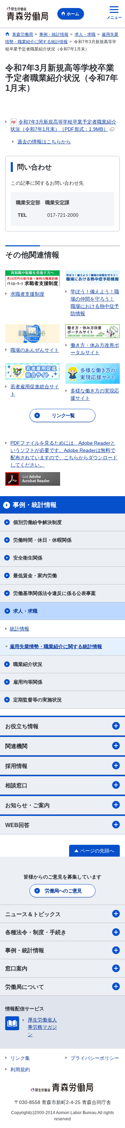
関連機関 (16, 746)
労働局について (24, 987)
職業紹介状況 (27, 664)
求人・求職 (25, 611)
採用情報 (16, 766)
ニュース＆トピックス (33, 914)
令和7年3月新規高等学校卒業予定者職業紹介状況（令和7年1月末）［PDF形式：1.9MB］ (63, 125)
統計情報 (19, 628)
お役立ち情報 (22, 726)
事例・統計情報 (24, 950)
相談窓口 (16, 785)
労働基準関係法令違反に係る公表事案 (54, 593)
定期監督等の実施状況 (37, 699)
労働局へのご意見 (63, 890)
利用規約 (20, 1069)
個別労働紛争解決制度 (37, 522)
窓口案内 (16, 968)
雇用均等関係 (27, 682)
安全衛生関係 (27, 558)
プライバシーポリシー (94, 1058)
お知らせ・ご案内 (27, 805)
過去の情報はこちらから (44, 141)
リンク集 (20, 1058)
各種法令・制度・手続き (35, 932)
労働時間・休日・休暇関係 (42, 540)
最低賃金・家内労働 (35, 575)
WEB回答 (17, 825)
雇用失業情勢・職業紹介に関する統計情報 (56, 646)
